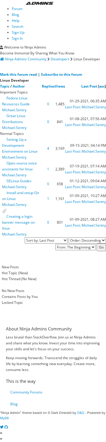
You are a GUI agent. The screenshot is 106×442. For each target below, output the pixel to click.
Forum (17, 8)
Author (19, 86)
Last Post (89, 86)
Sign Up (18, 32)
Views (60, 86)
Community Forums (26, 392)
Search (17, 26)
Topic (4, 86)
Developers (60, 59)
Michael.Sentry (14, 109)
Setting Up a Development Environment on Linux (19, 145)
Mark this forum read (18, 74)
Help (15, 20)
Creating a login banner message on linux (18, 222)
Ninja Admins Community (26, 59)
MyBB (4, 418)
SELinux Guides (19, 180)
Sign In (17, 38)
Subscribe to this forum (61, 74)
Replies (48, 86)
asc (102, 86)
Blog (15, 14)
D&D (80, 412)
